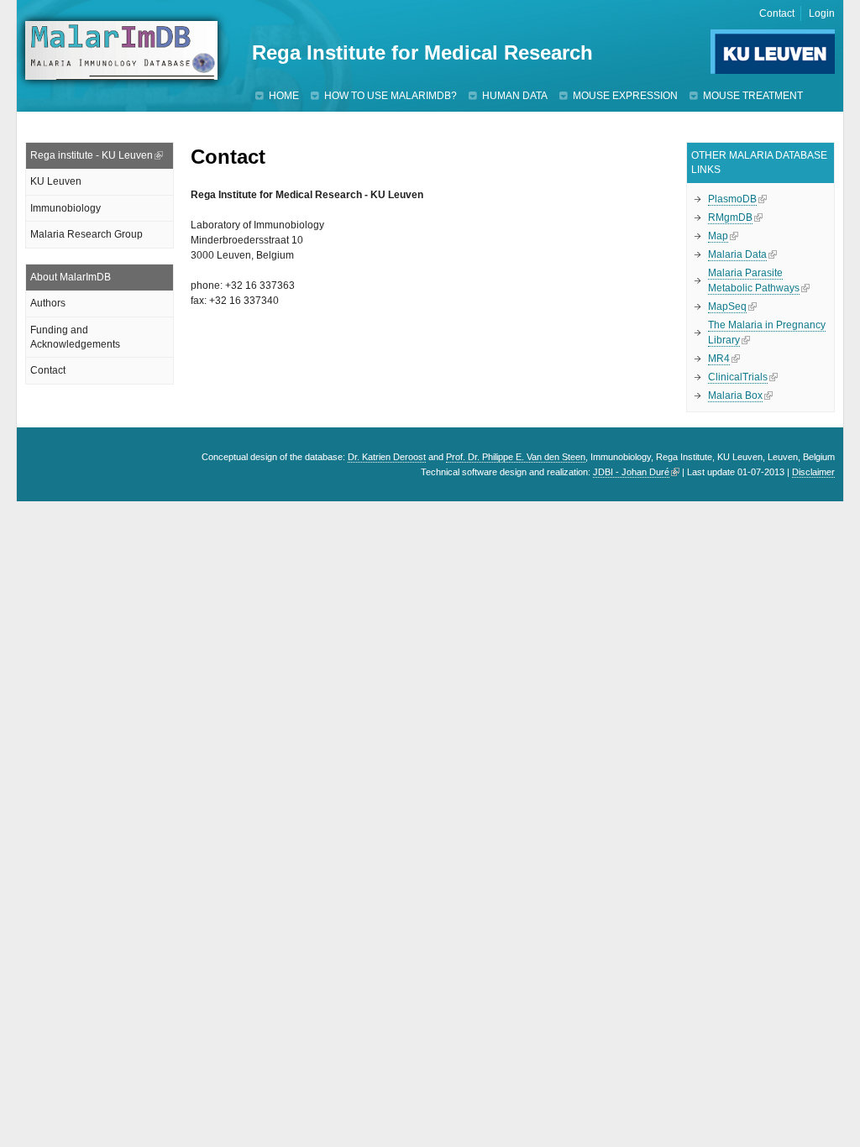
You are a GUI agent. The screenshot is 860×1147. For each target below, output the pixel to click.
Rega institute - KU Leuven (91, 155)
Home (284, 96)
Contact (776, 13)
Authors (48, 303)
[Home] (121, 50)
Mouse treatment (753, 96)
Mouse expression (625, 96)
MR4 (719, 358)
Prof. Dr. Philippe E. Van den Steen (515, 457)
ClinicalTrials (738, 377)
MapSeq (727, 306)
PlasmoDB (732, 199)
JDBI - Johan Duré (631, 472)
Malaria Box (735, 395)
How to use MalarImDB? (390, 96)
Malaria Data (737, 254)
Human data (515, 96)
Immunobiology (65, 208)
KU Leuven (55, 181)
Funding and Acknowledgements (75, 337)
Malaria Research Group (86, 234)
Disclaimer (813, 472)
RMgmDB (730, 217)
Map (718, 236)
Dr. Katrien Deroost (387, 457)
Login (822, 13)
